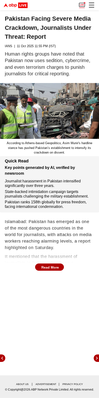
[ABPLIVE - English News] (16, 5)
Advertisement (46, 384)
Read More (50, 267)
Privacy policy (72, 384)
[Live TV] (82, 4)
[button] (91, 5)
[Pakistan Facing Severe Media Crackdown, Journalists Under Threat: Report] (49, 111)
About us (22, 384)
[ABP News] (96, 358)
